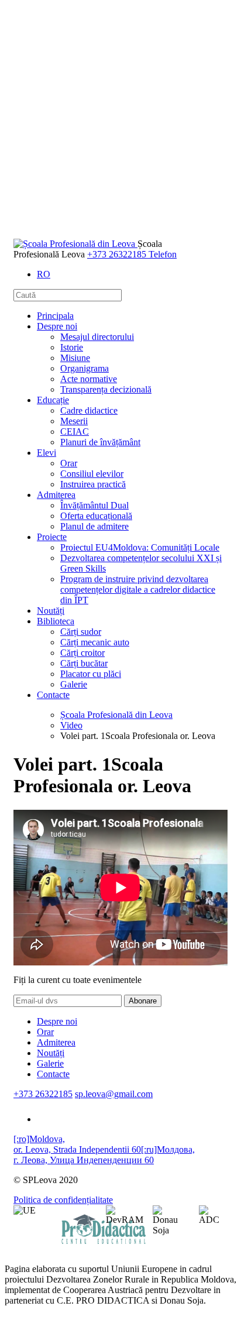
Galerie (73, 684)
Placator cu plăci (90, 674)
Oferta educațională (96, 516)
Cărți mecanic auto (94, 642)
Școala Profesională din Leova (116, 715)
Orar (68, 463)
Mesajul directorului (97, 337)
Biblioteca (55, 621)
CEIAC (74, 431)
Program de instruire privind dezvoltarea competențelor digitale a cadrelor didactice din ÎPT (137, 589)
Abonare (143, 1000)
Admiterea (56, 495)
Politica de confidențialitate (63, 1200)
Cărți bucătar (84, 663)
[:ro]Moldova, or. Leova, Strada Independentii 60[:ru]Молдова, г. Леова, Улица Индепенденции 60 (104, 1149)
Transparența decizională (106, 389)
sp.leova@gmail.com (114, 1094)
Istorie (71, 347)
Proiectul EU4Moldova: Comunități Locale (139, 547)
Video (71, 725)
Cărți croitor (82, 653)
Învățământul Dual (94, 505)
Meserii (74, 421)
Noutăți (50, 611)
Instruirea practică (93, 484)
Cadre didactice (89, 410)
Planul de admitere (94, 526)
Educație (53, 400)
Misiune (75, 358)
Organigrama (84, 368)
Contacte (53, 695)
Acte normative (88, 379)
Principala (55, 316)
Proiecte (52, 537)
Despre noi (57, 326)
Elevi (46, 453)
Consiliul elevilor (91, 474)
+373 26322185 (43, 1094)
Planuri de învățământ (100, 442)
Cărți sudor (80, 632)
